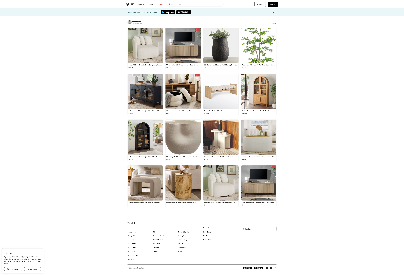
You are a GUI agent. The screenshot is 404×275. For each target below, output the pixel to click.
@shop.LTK (131, 236)
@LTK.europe (132, 247)
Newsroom (156, 244)
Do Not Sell (181, 247)
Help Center (207, 232)
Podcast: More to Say (135, 232)
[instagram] (275, 268)
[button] (258, 229)
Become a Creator (159, 236)
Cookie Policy (182, 240)
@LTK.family (132, 244)
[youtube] (271, 268)
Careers (155, 251)
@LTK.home (131, 240)
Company (156, 247)
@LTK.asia (131, 259)
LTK (154, 232)
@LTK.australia (133, 255)
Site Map (206, 236)
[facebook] (267, 268)
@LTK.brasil (131, 251)
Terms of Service (183, 232)
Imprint (180, 244)
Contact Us (207, 240)
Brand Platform (158, 240)
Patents (180, 251)
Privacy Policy (182, 236)
